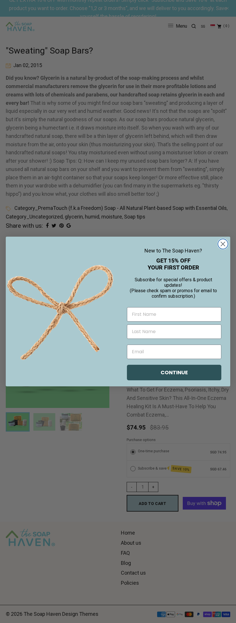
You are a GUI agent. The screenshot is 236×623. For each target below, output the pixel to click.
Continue (174, 372)
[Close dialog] (223, 244)
